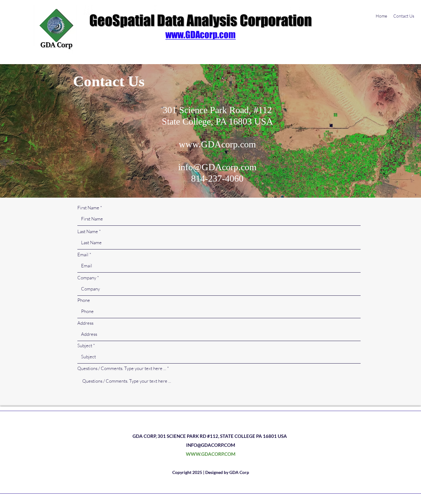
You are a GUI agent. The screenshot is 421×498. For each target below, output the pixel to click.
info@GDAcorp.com (217, 167)
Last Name (87, 231)
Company (86, 277)
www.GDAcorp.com (217, 144)
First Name (88, 207)
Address (85, 323)
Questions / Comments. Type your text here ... (121, 368)
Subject (84, 345)
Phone (83, 300)
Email (82, 254)
